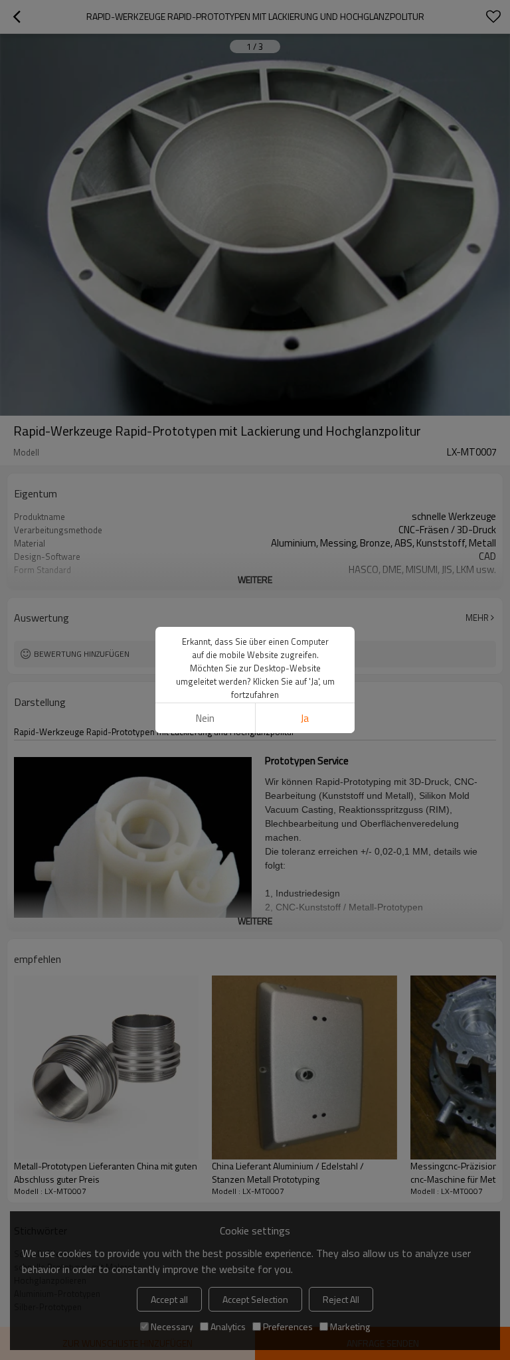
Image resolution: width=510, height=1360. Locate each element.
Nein (205, 718)
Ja (305, 718)
